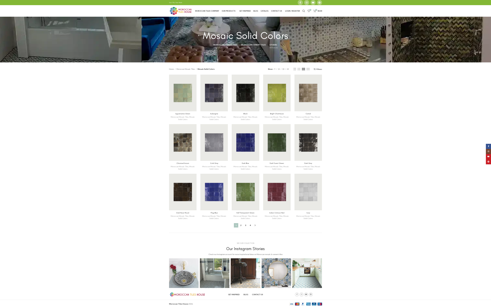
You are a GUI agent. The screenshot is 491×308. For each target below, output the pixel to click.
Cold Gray (214, 163)
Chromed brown (183, 163)
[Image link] (187, 294)
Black (245, 114)
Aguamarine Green (182, 114)
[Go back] (199, 35)
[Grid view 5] (303, 69)
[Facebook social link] (300, 2)
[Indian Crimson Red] (277, 192)
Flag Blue (214, 213)
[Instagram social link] (306, 2)
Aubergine (214, 114)
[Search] (303, 10)
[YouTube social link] (313, 2)
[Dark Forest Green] (277, 142)
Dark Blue (245, 163)
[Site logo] (180, 11)
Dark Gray (308, 163)
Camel (308, 114)
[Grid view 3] (295, 69)
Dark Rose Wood (182, 213)
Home (171, 69)
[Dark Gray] (308, 142)
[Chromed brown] (183, 142)
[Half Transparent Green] (245, 192)
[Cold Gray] (214, 142)
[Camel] (308, 93)
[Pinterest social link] (319, 2)
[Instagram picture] (184, 273)
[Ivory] (308, 192)
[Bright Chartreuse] (277, 93)
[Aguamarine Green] (183, 93)
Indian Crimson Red (276, 213)
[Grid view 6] (308, 69)
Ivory (308, 213)
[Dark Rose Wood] (183, 192)
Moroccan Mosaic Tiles (186, 69)
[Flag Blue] (214, 192)
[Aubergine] (214, 93)
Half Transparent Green (245, 213)
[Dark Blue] (245, 142)
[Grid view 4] (299, 69)
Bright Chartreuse (277, 114)
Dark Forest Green (277, 163)
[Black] (245, 93)
